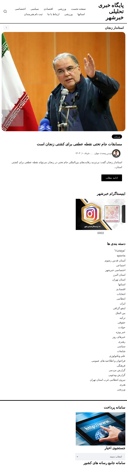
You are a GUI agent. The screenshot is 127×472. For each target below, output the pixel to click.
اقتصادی (120, 289)
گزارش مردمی (117, 370)
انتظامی (121, 299)
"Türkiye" (119, 251)
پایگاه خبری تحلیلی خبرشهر (111, 11)
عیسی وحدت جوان (103, 153)
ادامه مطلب (112, 177)
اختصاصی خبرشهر (115, 270)
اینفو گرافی (119, 308)
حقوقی (121, 322)
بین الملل (120, 313)
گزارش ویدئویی (116, 375)
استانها (121, 284)
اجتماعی (120, 265)
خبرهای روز (118, 337)
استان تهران (118, 279)
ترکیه (122, 318)
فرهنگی (121, 365)
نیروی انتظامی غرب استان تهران (107, 380)
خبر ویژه (120, 332)
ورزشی (121, 389)
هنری (122, 385)
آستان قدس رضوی (115, 260)
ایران (122, 303)
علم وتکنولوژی (117, 356)
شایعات (121, 351)
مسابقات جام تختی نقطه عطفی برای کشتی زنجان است (79, 143)
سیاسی (121, 346)
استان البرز (119, 275)
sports (121, 256)
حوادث (121, 327)
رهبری (121, 342)
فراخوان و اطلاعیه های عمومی (108, 361)
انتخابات (121, 294)
